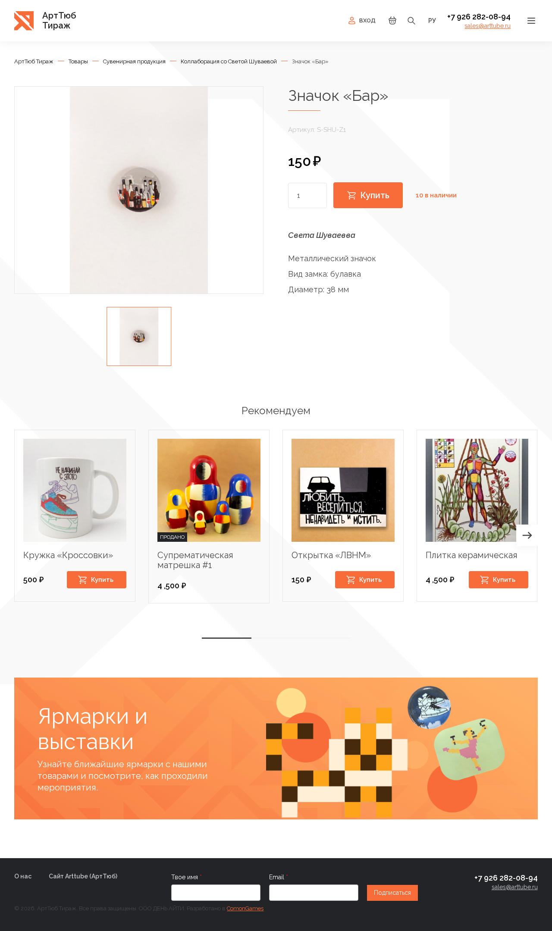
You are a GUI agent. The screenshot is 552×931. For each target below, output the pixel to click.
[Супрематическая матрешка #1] (208, 490)
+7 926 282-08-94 (479, 16)
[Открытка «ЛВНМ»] (343, 490)
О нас (22, 876)
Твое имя (185, 877)
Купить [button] (102, 580)
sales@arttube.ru (487, 25)
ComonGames (245, 908)
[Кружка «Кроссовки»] (74, 490)
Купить (374, 195)
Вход (367, 20)
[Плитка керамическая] (477, 490)
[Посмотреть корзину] (392, 23)
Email (277, 877)
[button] (527, 535)
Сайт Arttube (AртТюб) (83, 876)
